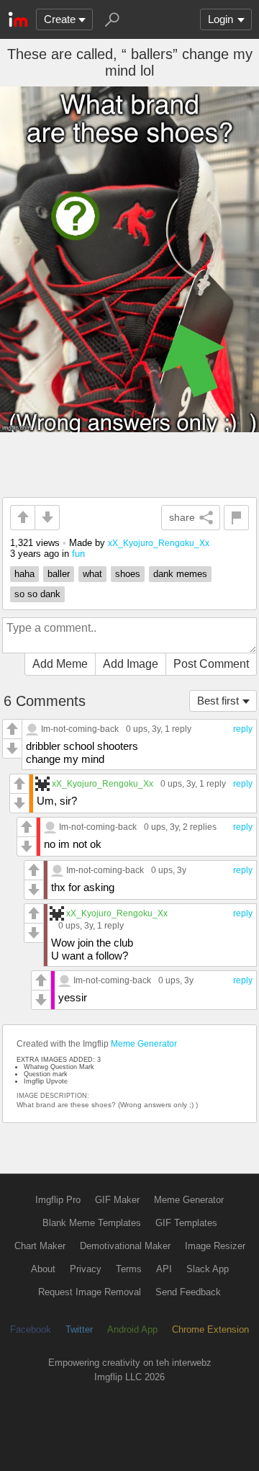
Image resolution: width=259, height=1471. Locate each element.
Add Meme (60, 664)
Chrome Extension (210, 1329)
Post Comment (211, 664)
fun (78, 553)
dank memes (180, 573)
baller (58, 573)
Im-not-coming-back (80, 728)
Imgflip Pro (58, 1199)
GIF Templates (186, 1222)
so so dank (37, 594)
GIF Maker (117, 1199)
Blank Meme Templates (91, 1222)
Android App (132, 1329)
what (92, 573)
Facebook (30, 1329)
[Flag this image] (236, 517)
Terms (129, 1269)
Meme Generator (144, 1044)
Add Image (130, 664)
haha (24, 573)
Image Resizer (215, 1245)
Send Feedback (188, 1292)
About (43, 1269)
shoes (127, 573)
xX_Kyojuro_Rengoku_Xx (158, 542)
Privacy (85, 1269)
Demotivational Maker (125, 1245)
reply (243, 729)
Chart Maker (39, 1245)
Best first (218, 700)
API (164, 1269)
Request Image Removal (89, 1292)
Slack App (207, 1269)
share (182, 517)
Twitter (79, 1329)
